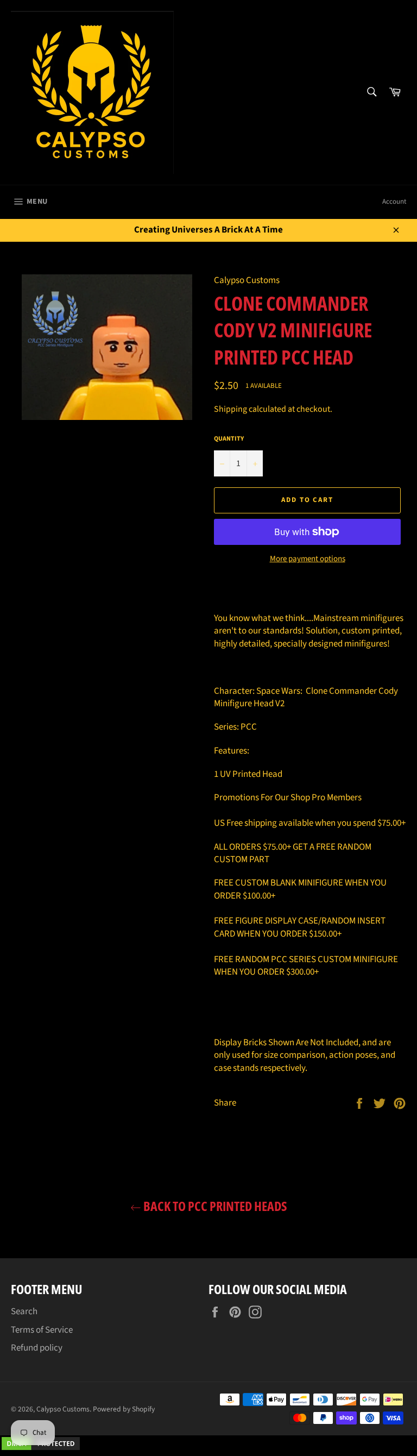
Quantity (229, 439)
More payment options (307, 559)
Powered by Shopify (124, 1409)
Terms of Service (42, 1329)
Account (394, 201)
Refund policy (36, 1347)
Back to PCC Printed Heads (214, 1206)
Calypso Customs (63, 1409)
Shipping (230, 409)
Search (24, 1311)
